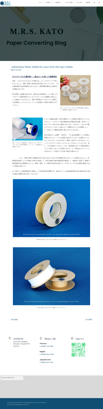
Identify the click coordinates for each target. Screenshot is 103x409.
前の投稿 (13, 319)
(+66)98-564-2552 (47, 354)
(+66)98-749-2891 (46, 346)
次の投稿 (89, 319)
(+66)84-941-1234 (46, 362)
